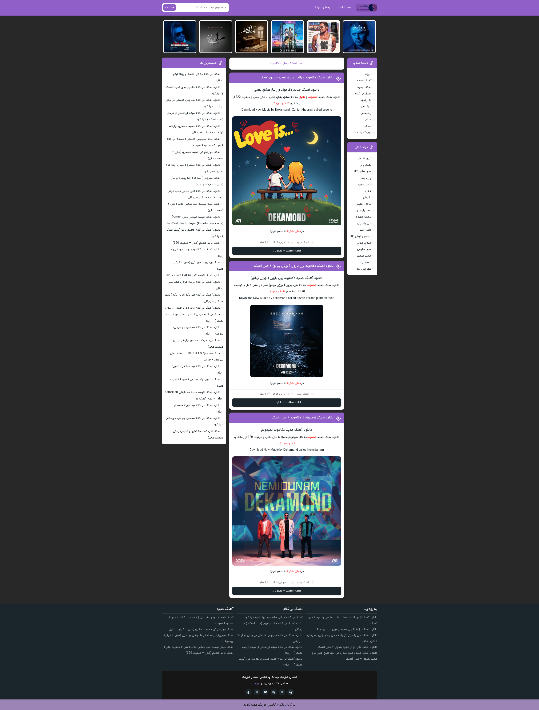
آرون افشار (364, 158)
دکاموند (313, 97)
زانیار (302, 97)
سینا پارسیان (363, 210)
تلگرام (274, 692)
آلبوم (368, 74)
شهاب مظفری (363, 217)
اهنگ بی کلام (363, 94)
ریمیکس (365, 113)
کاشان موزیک (281, 103)
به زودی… (365, 100)
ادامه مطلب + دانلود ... (286, 251)
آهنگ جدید (302, 242)
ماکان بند (365, 230)
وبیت (255, 683)
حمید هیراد (364, 184)
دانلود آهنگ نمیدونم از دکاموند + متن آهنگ (303, 418)
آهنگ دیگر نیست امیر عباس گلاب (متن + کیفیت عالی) (198, 647)
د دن (368, 191)
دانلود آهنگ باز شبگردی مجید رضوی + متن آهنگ (346, 629)
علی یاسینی (364, 223)
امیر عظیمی (364, 249)
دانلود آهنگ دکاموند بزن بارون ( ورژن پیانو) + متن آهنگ (294, 266)
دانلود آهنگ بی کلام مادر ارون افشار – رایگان (192, 308)
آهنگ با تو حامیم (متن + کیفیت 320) (196, 243)
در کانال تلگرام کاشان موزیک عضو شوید (269, 705)
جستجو (169, 7)
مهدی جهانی (363, 243)
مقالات (367, 126)
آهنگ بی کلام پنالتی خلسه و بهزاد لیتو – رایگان (273, 618)
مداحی (367, 120)
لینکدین (257, 692)
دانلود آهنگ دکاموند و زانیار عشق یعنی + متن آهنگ (297, 77)
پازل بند (366, 178)
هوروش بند (363, 269)
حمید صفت (364, 256)
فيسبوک (248, 692)
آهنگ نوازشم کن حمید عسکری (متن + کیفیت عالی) (201, 629)
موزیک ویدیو (363, 132)
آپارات (290, 692)
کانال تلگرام (294, 231)
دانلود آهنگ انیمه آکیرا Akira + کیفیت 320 (193, 275)
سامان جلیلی (363, 204)
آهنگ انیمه (364, 81)
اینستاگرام (282, 692)
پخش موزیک (322, 7)
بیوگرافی (366, 107)
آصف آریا (365, 262)
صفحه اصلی (344, 7)
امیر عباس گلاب (361, 171)
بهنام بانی (365, 165)
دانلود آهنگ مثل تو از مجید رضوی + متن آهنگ (347, 647)
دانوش (367, 197)
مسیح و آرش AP (360, 236)
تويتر (265, 692)
